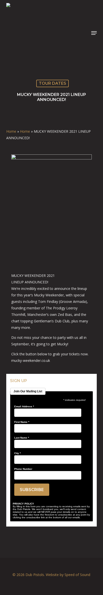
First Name (21, 422)
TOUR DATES (52, 83)
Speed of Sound (77, 574)
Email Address (24, 406)
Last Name (21, 438)
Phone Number (23, 469)
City (17, 453)
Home (11, 131)
